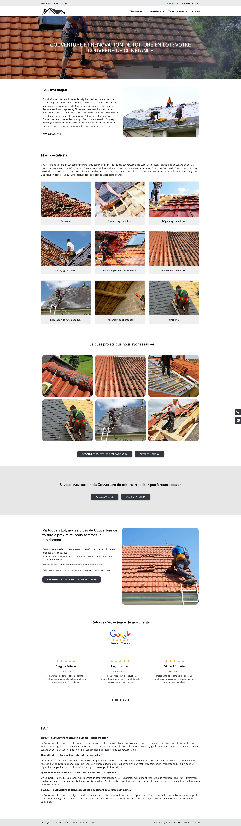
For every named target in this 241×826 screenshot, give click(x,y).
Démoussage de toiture (119, 221)
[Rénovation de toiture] (174, 248)
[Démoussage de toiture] (120, 199)
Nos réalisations (156, 11)
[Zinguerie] (174, 298)
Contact (196, 11)
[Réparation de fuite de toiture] (66, 298)
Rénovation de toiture (173, 270)
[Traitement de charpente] (120, 298)
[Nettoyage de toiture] (66, 248)
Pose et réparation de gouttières (120, 270)
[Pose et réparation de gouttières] (120, 248)
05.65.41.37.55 (60, 3)
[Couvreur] (66, 199)
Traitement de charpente (120, 319)
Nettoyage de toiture (66, 270)
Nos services (136, 11)
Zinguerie (174, 319)
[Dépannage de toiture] (174, 199)
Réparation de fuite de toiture (66, 319)
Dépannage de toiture (173, 221)
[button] (112, 700)
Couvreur (66, 221)
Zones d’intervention (178, 11)
